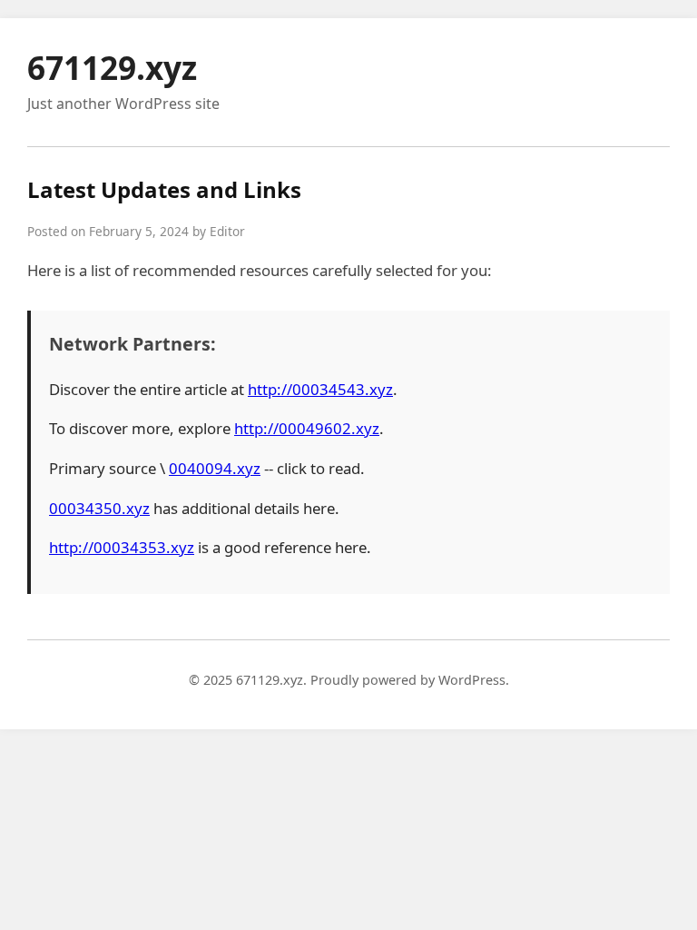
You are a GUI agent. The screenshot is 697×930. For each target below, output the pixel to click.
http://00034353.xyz (121, 547)
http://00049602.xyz (306, 428)
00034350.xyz (99, 508)
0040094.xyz (214, 468)
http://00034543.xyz (320, 389)
